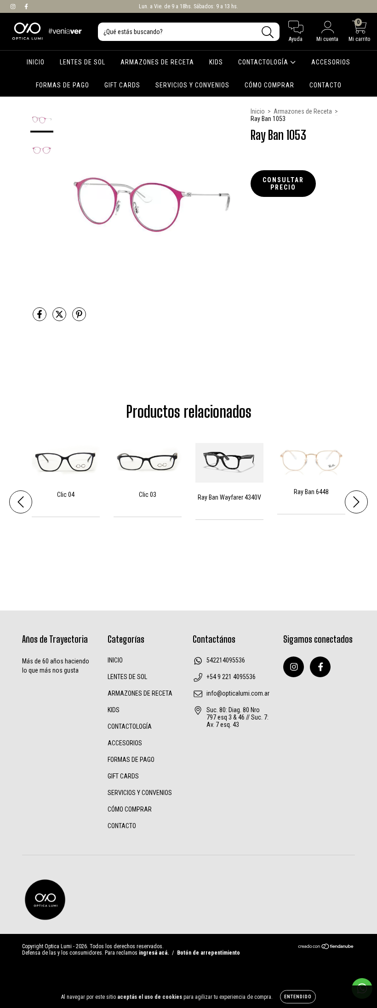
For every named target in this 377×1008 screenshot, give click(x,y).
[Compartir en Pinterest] (79, 318)
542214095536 (225, 660)
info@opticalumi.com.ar (237, 693)
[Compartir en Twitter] (60, 318)
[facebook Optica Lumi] (26, 6)
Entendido (298, 996)
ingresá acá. (154, 953)
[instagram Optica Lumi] (13, 6)
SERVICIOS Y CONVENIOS (192, 85)
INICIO (36, 62)
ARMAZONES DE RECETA (157, 62)
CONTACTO (325, 85)
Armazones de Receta (303, 111)
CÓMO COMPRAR (269, 85)
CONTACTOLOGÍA (264, 62)
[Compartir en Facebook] (40, 318)
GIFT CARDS (122, 85)
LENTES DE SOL (82, 62)
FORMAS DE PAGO (62, 85)
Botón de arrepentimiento (208, 953)
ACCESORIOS (330, 62)
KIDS (216, 62)
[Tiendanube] (326, 948)
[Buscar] (268, 32)
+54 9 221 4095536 (231, 676)
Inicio (258, 111)
